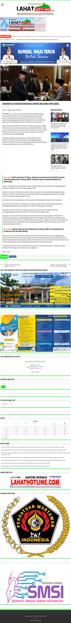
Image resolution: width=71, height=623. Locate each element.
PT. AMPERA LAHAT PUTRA (39, 616)
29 (55, 434)
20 (35, 431)
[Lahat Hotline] (35, 8)
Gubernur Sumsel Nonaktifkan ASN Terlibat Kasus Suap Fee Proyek (58, 167)
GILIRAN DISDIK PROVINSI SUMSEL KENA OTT (12, 265)
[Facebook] (35, 618)
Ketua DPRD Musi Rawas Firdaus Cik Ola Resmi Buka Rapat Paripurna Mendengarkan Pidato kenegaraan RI (29, 450)
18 (16, 431)
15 (55, 429)
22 (55, 431)
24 (6, 434)
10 (6, 429)
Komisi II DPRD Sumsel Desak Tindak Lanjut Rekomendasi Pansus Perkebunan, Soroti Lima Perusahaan (28, 447)
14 (45, 429)
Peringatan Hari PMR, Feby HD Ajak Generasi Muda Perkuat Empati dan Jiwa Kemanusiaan (59, 125)
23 (64, 431)
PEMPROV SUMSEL (10, 39)
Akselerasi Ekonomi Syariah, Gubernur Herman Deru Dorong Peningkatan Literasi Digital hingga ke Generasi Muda (59, 146)
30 (64, 434)
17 (6, 431)
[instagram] (37, 618)
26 (25, 434)
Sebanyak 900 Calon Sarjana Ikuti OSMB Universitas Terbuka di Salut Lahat (20, 466)
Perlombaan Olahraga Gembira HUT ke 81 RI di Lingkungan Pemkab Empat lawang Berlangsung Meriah (38, 36)
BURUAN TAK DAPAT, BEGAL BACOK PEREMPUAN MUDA (58, 265)
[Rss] (34, 618)
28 (45, 434)
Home (2, 39)
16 (64, 429)
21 (45, 431)
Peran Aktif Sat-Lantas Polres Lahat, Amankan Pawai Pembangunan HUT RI (20, 463)
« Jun (2, 438)
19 (25, 431)
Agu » (6, 438)
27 (35, 434)
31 (6, 436)
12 (25, 429)
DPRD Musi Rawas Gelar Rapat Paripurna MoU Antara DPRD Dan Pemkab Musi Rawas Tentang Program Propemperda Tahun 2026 (35, 453)
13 (35, 429)
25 (16, 434)
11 (16, 429)
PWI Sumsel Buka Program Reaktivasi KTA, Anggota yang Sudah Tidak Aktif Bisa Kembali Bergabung (27, 457)
